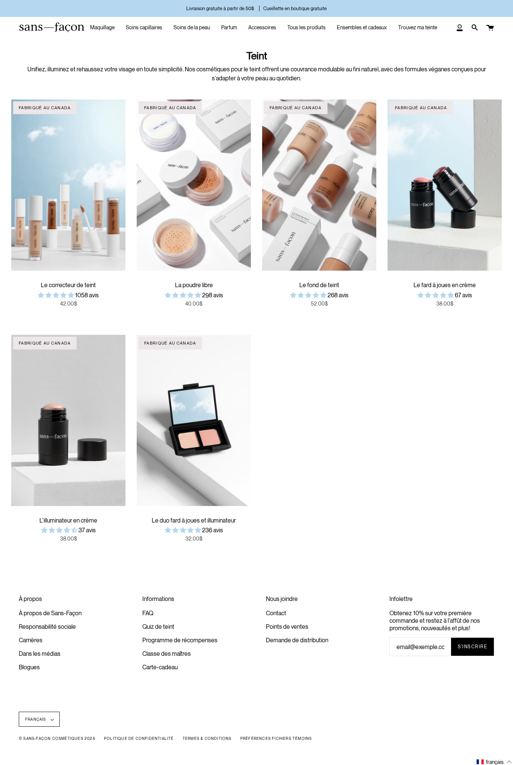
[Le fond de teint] (319, 185)
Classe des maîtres (166, 653)
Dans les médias (39, 653)
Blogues (29, 667)
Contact (276, 613)
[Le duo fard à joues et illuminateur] (194, 420)
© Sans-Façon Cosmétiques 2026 (57, 738)
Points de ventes (287, 626)
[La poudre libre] (194, 185)
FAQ (147, 613)
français (36, 719)
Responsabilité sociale (47, 626)
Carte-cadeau (160, 667)
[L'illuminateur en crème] (68, 420)
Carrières (30, 640)
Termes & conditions (207, 738)
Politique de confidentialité (139, 738)
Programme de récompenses (179, 640)
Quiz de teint (158, 626)
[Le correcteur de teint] (68, 185)
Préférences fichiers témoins (276, 738)
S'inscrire (472, 646)
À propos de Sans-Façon (50, 613)
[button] (56, 295)
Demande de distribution (297, 640)
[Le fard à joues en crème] (445, 185)
